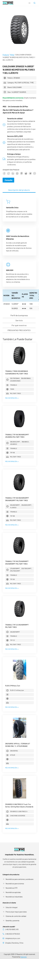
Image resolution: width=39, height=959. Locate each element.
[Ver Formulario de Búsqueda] (34, 3)
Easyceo (24, 957)
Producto (6, 55)
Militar (12, 55)
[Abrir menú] (29, 3)
